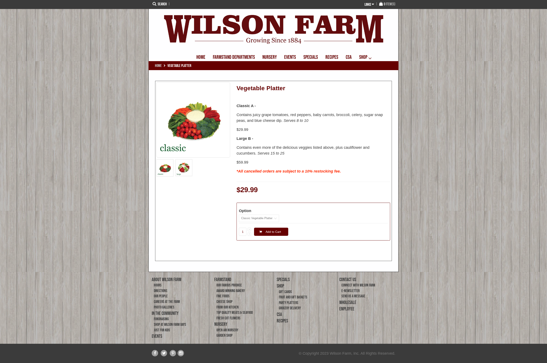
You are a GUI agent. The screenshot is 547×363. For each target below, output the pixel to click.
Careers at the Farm (167, 302)
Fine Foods (222, 296)
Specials (283, 279)
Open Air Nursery (227, 330)
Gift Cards (285, 292)
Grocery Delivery (290, 308)
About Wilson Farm (166, 279)
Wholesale (347, 302)
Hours (158, 285)
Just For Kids (162, 330)
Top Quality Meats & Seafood (234, 312)
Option (245, 211)
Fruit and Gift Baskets (293, 297)
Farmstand (222, 279)
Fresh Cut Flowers (228, 318)
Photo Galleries (164, 307)
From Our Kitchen (227, 307)
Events (157, 336)
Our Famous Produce (229, 285)
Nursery (220, 324)
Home (158, 65)
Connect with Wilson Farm (358, 285)
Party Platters (288, 303)
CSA (279, 314)
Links (368, 4)
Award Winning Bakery (230, 291)
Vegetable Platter (261, 88)
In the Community (165, 313)
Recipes (282, 320)
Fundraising (161, 319)
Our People (161, 296)
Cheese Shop (224, 302)
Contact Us (347, 279)
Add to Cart (273, 231)
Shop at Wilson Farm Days (170, 324)
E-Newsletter (350, 291)
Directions (160, 291)
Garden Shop (224, 335)
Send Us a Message (353, 296)
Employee (346, 308)
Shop (280, 285)
